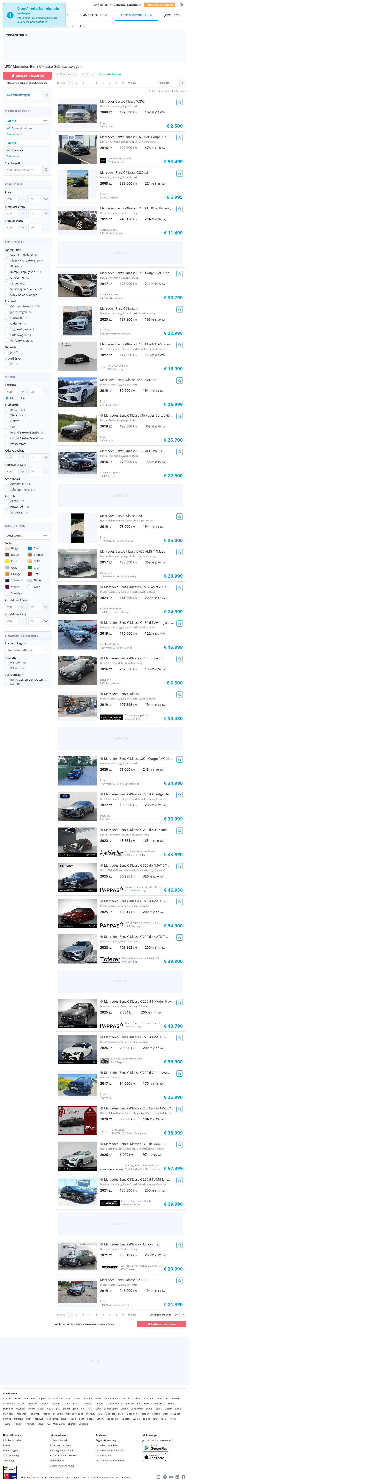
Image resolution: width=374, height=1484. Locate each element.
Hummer (8, 1408)
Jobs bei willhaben (12, 1440)
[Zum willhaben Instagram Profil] (158, 1477)
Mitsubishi (132, 1413)
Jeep (75, 1408)
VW (48, 1423)
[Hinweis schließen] (63, 5)
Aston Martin (56, 1398)
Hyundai (20, 1408)
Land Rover (137, 1408)
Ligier (158, 1408)
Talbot (146, 1418)
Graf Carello (158, 1403)
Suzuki (136, 1418)
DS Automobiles (114, 1403)
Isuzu (40, 1408)
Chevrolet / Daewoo (14, 1403)
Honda (171, 1403)
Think (173, 1418)
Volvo (40, 1423)
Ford (146, 1403)
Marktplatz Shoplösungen (110, 1460)
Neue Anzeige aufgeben (161, 4)
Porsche (18, 1418)
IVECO (50, 1408)
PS (11, 398)
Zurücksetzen (13, 134)
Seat (81, 1418)
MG (100, 1413)
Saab (73, 1418)
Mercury (90, 1413)
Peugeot (175, 1413)
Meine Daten (57, 1460)
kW (23, 398)
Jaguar (66, 1408)
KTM (90, 1408)
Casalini (148, 1398)
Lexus (149, 1408)
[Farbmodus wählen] (181, 5)
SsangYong (113, 1418)
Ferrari (130, 1403)
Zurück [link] (61, 82)
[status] (34, 15)
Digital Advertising (106, 1440)
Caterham (161, 1398)
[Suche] (46, 170)
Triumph (29, 1423)
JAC (58, 1408)
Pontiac (7, 1418)
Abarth (7, 1398)
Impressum (79, 1477)
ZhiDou (72, 1423)
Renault (38, 1418)
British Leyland (112, 1398)
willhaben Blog (11, 1455)
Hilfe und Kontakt (59, 1440)
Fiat (139, 1403)
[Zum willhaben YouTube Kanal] (171, 1477)
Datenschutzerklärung (62, 1465)
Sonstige (83, 1423)
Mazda (46, 1413)
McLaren (58, 1413)
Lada (98, 1408)
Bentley (88, 1398)
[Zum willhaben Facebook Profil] (183, 1477)
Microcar (110, 1413)
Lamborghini (111, 1408)
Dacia (76, 1403)
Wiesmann (59, 1423)
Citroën (44, 1403)
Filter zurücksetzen (110, 74)
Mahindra (8, 1413)
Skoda (90, 1418)
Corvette (55, 1403)
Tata (155, 1418)
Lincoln (168, 1408)
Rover (64, 1418)
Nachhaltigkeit (11, 1450)
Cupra (67, 1403)
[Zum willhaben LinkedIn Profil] (177, 1477)
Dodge (99, 1403)
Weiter (132, 82)
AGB (44, 1477)
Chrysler (32, 1403)
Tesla (164, 1418)
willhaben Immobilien (107, 1445)
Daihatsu (87, 1403)
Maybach (35, 1413)
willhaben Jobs (103, 1455)
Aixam (17, 1398)
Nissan (156, 1413)
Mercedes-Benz (74, 1413)
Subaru (126, 1418)
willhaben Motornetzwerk (109, 1450)
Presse (7, 1445)
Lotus (178, 1408)
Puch (28, 1418)
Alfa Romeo (30, 1398)
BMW (98, 1398)
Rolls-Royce (52, 1418)
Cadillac (136, 1398)
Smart (100, 1418)
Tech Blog (8, 1460)
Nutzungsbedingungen (62, 1450)
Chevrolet (175, 1398)
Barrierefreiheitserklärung (64, 1455)
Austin (77, 1398)
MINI (120, 1413)
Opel (165, 1413)
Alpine (42, 1398)
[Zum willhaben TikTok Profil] (164, 1477)
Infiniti (31, 1408)
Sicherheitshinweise (60, 1445)
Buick (126, 1398)
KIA (83, 1408)
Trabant (18, 1423)
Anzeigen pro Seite (160, 1314)
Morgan (145, 1413)
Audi (68, 1398)
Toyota (7, 1423)
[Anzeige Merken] (179, 102)
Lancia (124, 1408)
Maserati (21, 1413)
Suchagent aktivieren (163, 1324)
